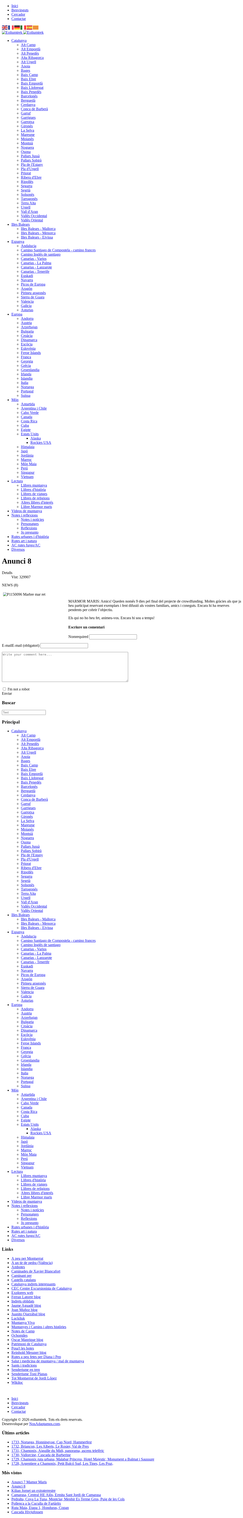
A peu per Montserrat (27, 1258)
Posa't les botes (22, 1348)
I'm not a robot (18, 689)
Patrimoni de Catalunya (29, 1344)
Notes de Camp (23, 1331)
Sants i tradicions (24, 1365)
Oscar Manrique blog (27, 1340)
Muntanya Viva (23, 1323)
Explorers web (22, 1293)
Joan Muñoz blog (24, 1310)
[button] (19, 40)
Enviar (7, 693)
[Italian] (23, 27)
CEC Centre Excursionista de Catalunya (41, 1288)
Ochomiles (19, 1335)
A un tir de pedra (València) (32, 1263)
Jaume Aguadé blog (26, 1305)
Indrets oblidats (22, 1301)
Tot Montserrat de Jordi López (34, 1378)
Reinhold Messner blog (28, 1352)
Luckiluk (18, 1318)
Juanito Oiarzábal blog (28, 1314)
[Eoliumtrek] (23, 32)
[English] (5, 27)
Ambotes (18, 1267)
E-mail (20, 645)
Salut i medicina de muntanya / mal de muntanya (47, 1361)
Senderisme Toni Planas (29, 1374)
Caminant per (21, 1276)
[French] (11, 27)
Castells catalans (23, 1280)
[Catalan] (36, 27)
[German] (17, 27)
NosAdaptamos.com (44, 1424)
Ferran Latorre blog (26, 1297)
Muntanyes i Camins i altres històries (38, 1327)
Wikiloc (17, 1382)
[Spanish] (30, 27)
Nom (78, 637)
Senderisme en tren (25, 1370)
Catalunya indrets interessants (33, 1284)
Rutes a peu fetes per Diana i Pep (36, 1357)
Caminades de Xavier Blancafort (35, 1271)
